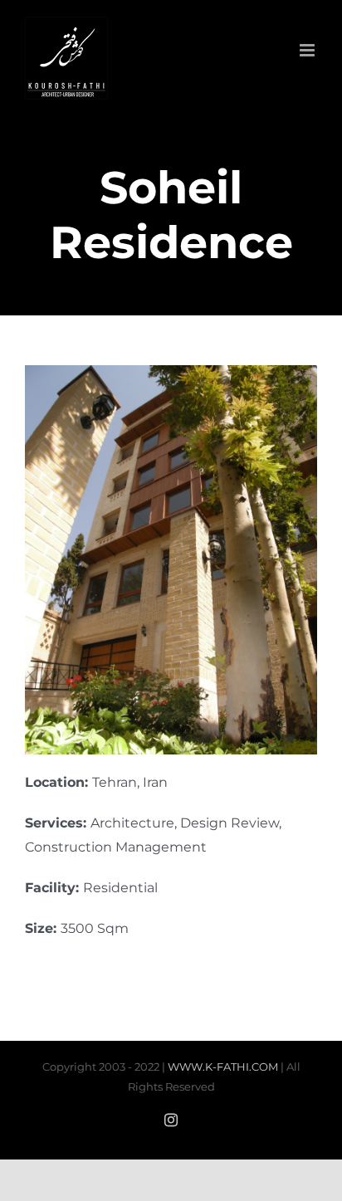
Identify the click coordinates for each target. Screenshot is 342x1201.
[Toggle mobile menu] (308, 50)
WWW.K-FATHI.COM (223, 1066)
